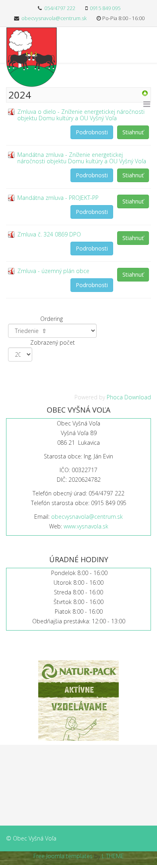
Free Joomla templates (63, 856)
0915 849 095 (105, 8)
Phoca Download (129, 397)
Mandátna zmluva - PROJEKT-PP (58, 197)
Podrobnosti (92, 132)
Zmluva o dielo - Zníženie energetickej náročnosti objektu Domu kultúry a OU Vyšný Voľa (81, 115)
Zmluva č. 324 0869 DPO (49, 234)
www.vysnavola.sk (86, 526)
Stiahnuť (133, 132)
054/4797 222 (59, 8)
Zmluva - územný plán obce (53, 271)
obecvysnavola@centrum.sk (54, 18)
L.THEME (113, 856)
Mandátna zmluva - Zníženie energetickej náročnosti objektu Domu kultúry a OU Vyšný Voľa (81, 158)
